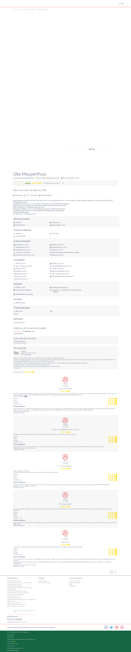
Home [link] (15, 9)
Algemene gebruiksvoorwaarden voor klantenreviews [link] (21, 639)
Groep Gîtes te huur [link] (13, 596)
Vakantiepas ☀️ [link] (11, 641)
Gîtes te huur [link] (11, 601)
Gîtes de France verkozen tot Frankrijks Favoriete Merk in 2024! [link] (19, 583)
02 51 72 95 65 (14, 619)
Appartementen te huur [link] (14, 598)
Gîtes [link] (70, 584)
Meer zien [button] (92, 149)
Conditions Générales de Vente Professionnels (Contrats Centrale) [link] (18, 592)
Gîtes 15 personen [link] (75, 581)
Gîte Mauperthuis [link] (42, 9)
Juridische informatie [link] (12, 643)
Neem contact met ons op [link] (15, 606)
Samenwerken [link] (11, 589)
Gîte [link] (20, 9)
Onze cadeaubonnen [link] (14, 581)
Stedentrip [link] (72, 586)
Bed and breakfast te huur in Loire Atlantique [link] (21, 599)
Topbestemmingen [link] (44, 582)
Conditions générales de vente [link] (15, 648)
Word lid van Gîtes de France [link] (16, 604)
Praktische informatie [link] (13, 603)
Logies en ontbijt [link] (74, 582)
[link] (16, 183)
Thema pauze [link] (42, 581)
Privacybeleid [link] (10, 635)
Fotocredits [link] (10, 637)
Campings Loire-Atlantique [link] (15, 594)
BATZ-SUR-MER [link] (29, 9)
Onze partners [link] (11, 646)
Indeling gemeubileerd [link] (13, 650)
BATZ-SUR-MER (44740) (71, 178)
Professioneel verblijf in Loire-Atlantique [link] (20, 588)
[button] (121, 3)
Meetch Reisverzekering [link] (14, 586)
